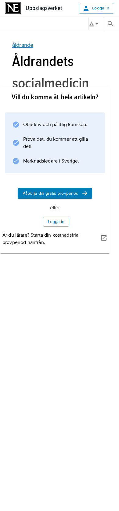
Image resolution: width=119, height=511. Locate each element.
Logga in (100, 8)
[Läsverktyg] (96, 24)
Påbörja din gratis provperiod (50, 193)
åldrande (22, 45)
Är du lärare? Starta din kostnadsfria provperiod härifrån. (40, 238)
